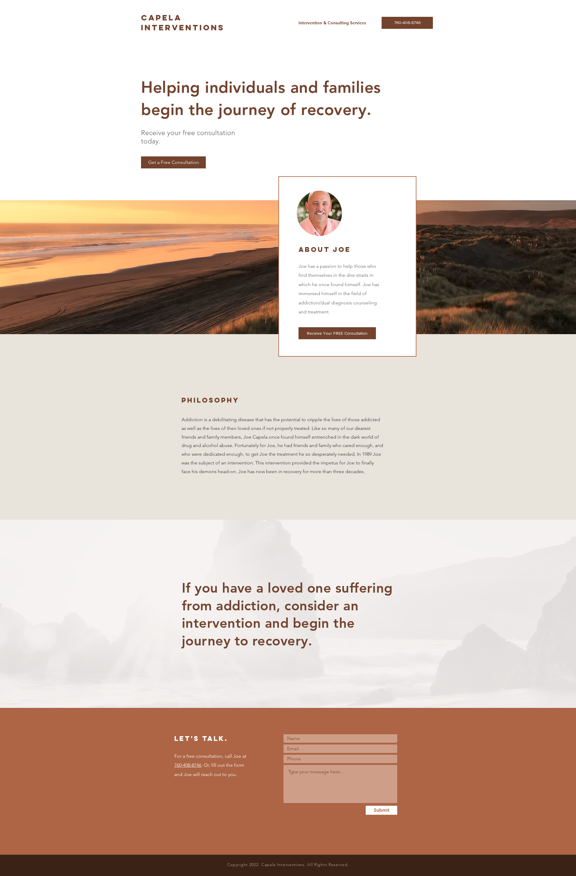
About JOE (324, 249)
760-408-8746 (187, 765)
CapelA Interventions (183, 22)
